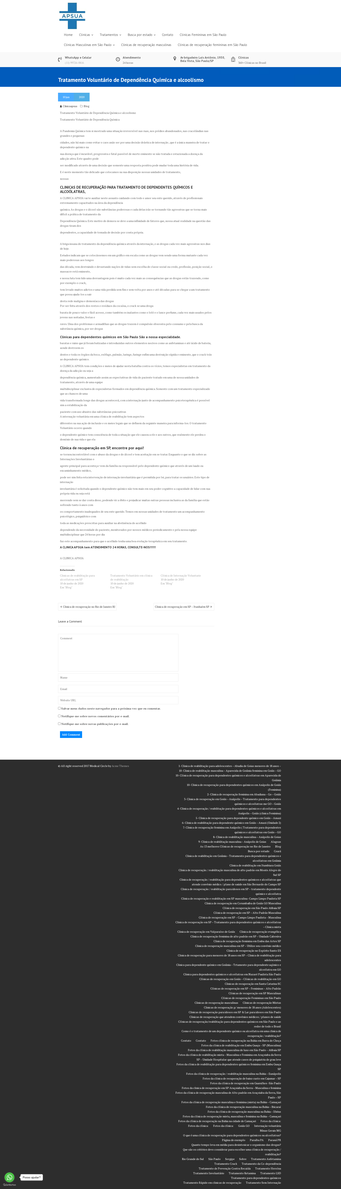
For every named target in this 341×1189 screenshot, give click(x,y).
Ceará (277, 851)
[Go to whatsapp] (9, 1177)
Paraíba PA (257, 1140)
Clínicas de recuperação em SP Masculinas (255, 993)
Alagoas (276, 842)
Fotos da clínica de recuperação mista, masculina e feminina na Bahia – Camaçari (232, 1116)
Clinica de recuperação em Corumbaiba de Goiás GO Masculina (243, 903)
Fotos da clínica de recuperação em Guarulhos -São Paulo (245, 1083)
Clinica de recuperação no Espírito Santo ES (254, 950)
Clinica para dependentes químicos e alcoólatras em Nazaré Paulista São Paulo (232, 974)
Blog (86, 106)
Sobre (242, 1159)
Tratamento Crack (225, 1164)
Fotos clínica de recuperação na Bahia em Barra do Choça (246, 1040)
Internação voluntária (267, 1126)
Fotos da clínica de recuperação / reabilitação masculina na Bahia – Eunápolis (233, 1074)
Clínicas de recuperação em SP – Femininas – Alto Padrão (245, 988)
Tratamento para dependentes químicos (256, 1178)
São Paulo (214, 1159)
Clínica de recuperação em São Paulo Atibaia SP (252, 908)
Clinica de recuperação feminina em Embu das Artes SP (247, 941)
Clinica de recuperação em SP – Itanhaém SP (182, 607)
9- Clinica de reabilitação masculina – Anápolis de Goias (232, 842)
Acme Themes (120, 766)
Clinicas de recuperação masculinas (146, 45)
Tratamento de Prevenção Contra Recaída (225, 1168)
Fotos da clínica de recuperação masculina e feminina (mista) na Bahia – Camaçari (231, 1102)
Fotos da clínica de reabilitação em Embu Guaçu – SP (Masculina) (241, 1045)
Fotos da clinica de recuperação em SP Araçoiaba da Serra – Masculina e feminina (231, 1088)
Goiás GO (244, 1126)
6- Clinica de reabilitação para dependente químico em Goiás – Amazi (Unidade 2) (231, 823)
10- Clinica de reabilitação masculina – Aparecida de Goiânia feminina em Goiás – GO (230, 770)
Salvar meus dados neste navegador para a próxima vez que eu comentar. (111, 708)
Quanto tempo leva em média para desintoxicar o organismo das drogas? (236, 1145)
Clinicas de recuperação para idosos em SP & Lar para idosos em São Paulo (235, 1012)
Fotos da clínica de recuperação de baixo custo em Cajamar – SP (242, 1078)
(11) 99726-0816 (74, 63)
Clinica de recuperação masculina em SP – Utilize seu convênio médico (238, 946)
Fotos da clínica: (270, 1121)
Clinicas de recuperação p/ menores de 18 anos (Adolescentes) (242, 1007)
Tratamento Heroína (268, 1168)
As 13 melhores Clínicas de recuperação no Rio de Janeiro (235, 846)
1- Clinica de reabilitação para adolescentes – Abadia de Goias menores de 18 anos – (229, 766)
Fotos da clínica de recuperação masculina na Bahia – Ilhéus (244, 1111)
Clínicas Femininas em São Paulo (203, 35)
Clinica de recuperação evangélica (260, 931)
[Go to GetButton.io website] (9, 1185)
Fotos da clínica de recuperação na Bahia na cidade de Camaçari (217, 1121)
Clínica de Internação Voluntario (181, 575)
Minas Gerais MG (270, 1130)
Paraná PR (274, 1140)
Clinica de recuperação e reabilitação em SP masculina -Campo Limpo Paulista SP (231, 898)
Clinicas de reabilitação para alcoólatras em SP (77, 577)
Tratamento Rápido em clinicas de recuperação (212, 1182)
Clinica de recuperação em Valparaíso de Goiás (206, 931)
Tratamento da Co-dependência (261, 1164)
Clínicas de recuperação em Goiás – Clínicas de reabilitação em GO (240, 979)
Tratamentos (109, 35)
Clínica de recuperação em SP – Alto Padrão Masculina (247, 913)
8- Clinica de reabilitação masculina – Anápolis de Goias (247, 837)
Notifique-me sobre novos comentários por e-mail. (95, 716)
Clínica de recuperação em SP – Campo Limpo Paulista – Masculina (240, 917)
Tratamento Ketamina (242, 1173)
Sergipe (230, 1159)
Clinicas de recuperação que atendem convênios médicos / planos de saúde (235, 1017)
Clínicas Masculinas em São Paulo (87, 45)
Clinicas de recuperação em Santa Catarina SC (253, 984)
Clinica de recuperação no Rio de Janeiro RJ (89, 607)
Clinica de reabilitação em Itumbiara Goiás (255, 865)
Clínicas (84, 35)
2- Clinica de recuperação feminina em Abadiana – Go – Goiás (244, 794)
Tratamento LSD (270, 1173)
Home (68, 35)
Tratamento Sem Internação (263, 1182)
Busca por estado (140, 35)
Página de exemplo (233, 1140)
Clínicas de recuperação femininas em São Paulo (212, 45)
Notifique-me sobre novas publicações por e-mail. (94, 724)
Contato (167, 35)
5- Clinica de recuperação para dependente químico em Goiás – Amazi (238, 818)
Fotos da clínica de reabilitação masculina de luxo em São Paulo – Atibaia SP (234, 1050)
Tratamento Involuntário (208, 1173)
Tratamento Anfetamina (266, 1159)
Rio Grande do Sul (193, 1159)
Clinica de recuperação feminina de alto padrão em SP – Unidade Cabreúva (235, 936)
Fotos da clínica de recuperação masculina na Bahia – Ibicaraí (243, 1107)
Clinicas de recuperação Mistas (262, 1003)
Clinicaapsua (70, 106)
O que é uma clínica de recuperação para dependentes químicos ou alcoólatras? (232, 1135)
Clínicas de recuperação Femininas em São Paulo (251, 998)
